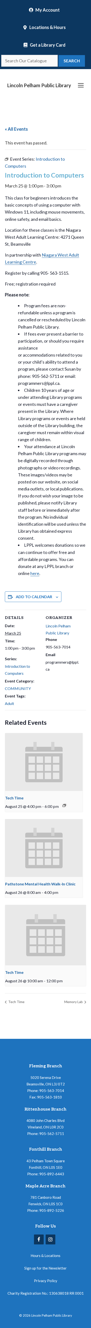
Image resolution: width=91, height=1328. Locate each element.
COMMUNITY (18, 688)
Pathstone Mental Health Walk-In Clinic (40, 884)
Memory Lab (73, 1002)
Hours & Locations (45, 1255)
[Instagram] (50, 1239)
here (34, 573)
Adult (9, 703)
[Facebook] (39, 1239)
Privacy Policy (45, 1280)
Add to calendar (34, 596)
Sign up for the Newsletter (45, 1268)
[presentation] (44, 762)
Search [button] (72, 60)
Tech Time (14, 798)
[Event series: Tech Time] (64, 805)
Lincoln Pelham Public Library (39, 85)
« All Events (16, 129)
